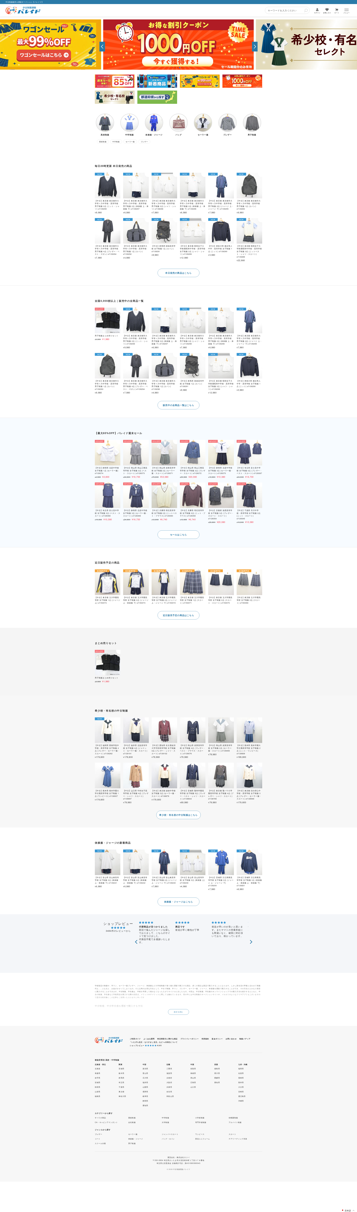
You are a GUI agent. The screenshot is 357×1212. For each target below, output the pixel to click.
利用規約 (205, 1038)
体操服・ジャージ (135, 1138)
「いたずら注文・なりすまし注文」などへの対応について (154, 1042)
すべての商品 (100, 1117)
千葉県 (121, 1087)
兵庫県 (169, 1087)
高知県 (217, 1082)
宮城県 (97, 1082)
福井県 (145, 1082)
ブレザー (98, 1134)
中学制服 (165, 1117)
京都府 (169, 1078)
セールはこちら (178, 534)
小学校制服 (199, 1117)
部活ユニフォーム (202, 1138)
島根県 (193, 1073)
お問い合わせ (231, 1038)
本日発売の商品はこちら (178, 272)
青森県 (97, 1073)
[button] (102, 46)
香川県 (217, 1073)
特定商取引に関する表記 (167, 1038)
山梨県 (145, 1087)
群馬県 (121, 1078)
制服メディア (244, 1038)
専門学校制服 (200, 1122)
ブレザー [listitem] (144, 141)
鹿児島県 (242, 1096)
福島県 (97, 1096)
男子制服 (132, 1143)
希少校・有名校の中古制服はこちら (178, 814)
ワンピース (199, 1134)
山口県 (193, 1087)
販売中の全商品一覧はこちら (178, 405)
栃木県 (121, 1073)
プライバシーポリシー (189, 1038)
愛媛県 (217, 1078)
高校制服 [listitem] (103, 141)
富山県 (145, 1073)
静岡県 (145, 1101)
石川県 (145, 1078)
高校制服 (132, 1117)
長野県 (145, 1091)
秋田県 (97, 1087)
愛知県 (145, 1105)
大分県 (241, 1087)
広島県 (193, 1082)
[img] (118, 927)
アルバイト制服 (235, 1122)
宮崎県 (241, 1091)
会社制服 (132, 1122)
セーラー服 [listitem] (130, 141)
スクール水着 (100, 1143)
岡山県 (193, 1078)
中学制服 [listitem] (116, 141)
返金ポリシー (217, 1038)
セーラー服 (133, 1134)
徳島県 (217, 1068)
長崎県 (241, 1078)
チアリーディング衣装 (238, 1138)
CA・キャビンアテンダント (106, 1122)
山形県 (97, 1091)
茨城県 (121, 1068)
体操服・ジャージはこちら (178, 901)
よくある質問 (149, 1038)
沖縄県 (241, 1101)
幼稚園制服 (233, 1117)
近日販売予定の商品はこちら (178, 615)
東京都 (121, 1091)
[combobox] (287, 10)
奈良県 (169, 1091)
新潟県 (145, 1068)
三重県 (169, 1068)
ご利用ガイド (135, 1038)
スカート (232, 1134)
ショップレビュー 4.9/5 (146, 1045)
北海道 (97, 1068)
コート (97, 1138)
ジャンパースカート (170, 1134)
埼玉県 (121, 1082)
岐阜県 (145, 1096)
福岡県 (241, 1068)
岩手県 (97, 1078)
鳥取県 (193, 1068)
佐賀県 (241, 1073)
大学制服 (165, 1122)
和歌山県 (170, 1096)
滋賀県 (169, 1073)
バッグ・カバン (168, 1138)
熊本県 (241, 1082)
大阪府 (169, 1082)
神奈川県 (122, 1096)
